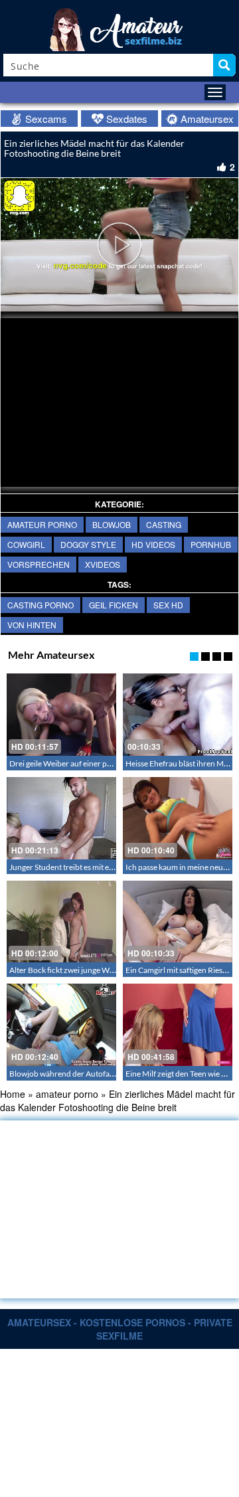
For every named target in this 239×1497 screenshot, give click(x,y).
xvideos (102, 564)
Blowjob (111, 524)
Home (12, 1094)
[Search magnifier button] (224, 65)
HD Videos (153, 544)
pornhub (211, 544)
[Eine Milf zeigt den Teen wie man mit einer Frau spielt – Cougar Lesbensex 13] (177, 1025)
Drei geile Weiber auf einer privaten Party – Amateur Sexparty (115, 763)
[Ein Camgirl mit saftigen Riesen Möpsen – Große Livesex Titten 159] (177, 922)
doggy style (88, 544)
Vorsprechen (38, 564)
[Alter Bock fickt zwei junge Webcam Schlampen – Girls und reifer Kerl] (61, 922)
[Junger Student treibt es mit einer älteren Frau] (61, 818)
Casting (163, 524)
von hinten (31, 624)
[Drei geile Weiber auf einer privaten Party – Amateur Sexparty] (61, 714)
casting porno (40, 604)
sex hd (168, 604)
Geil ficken (113, 604)
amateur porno (42, 524)
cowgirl (26, 544)
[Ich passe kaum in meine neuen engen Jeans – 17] (177, 818)
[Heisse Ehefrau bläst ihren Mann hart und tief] (177, 714)
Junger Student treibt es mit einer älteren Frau (88, 867)
